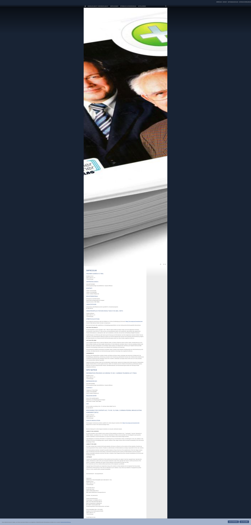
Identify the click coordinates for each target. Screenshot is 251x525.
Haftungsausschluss (233, 2)
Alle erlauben (244, 521)
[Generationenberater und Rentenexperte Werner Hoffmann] (165, 264)
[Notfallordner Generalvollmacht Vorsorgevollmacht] (162, 264)
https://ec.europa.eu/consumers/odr (134, 321)
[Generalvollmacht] (160, 264)
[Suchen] (165, 6)
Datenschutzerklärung (245, 2)
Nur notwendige (233, 521)
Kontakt (225, 2)
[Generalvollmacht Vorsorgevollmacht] (85, 6)
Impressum (219, 2)
